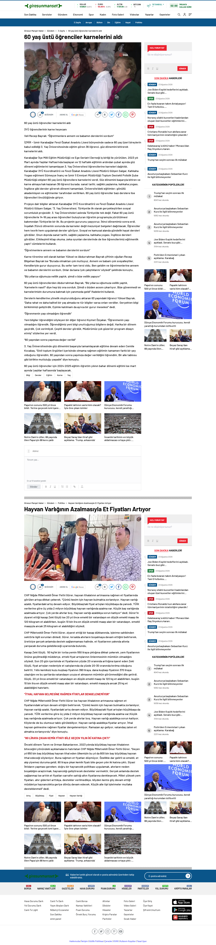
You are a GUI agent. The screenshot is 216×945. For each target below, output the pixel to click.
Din (108, 22)
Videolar (134, 14)
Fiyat (51, 795)
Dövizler (106, 905)
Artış (28, 795)
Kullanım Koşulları (128, 941)
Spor (91, 14)
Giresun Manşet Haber (34, 31)
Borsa (27, 887)
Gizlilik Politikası (96, 941)
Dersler (38, 375)
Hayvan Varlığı (76, 795)
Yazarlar (149, 14)
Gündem (62, 14)
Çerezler (108, 941)
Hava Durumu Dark (33, 901)
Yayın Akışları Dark (59, 905)
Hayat (128, 22)
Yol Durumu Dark (32, 905)
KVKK (116, 941)
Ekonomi (78, 14)
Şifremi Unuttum (151, 910)
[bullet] (67, 487)
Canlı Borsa (81, 901)
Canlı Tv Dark (56, 901)
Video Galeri (130, 905)
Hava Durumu (87, 887)
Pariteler (143, 887)
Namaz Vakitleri (46, 887)
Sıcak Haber (130, 918)
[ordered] (62, 487)
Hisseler (127, 887)
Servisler (47, 14)
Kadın (103, 14)
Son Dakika (30, 14)
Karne (59, 375)
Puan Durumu (108, 887)
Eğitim (118, 22)
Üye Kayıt (148, 905)
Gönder (33, 486)
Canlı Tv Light (31, 910)
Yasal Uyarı (142, 941)
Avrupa (89, 22)
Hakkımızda (74, 941)
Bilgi (28, 375)
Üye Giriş (147, 901)
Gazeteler (165, 14)
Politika (138, 22)
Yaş (69, 375)
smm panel (55, 918)
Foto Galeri (118, 14)
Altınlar (106, 901)
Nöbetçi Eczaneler (59, 910)
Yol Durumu (161, 887)
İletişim (84, 941)
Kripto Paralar (183, 887)
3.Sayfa (77, 22)
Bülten (99, 22)
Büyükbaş (39, 795)
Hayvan (61, 795)
